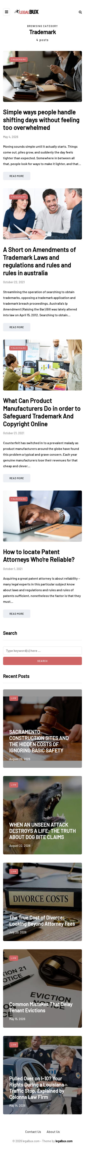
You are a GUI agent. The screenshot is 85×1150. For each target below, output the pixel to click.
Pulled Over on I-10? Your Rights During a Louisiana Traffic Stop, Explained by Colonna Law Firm (36, 1087)
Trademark (18, 59)
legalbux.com (64, 1141)
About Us (53, 1131)
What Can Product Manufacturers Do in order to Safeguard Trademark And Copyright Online (42, 412)
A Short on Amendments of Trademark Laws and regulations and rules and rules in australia (39, 261)
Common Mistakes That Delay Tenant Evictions (40, 1007)
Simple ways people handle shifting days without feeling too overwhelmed (41, 119)
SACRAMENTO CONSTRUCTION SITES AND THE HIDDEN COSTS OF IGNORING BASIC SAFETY (39, 741)
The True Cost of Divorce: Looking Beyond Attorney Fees (42, 920)
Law (14, 698)
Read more (16, 176)
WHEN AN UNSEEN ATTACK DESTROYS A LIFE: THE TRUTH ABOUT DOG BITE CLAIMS (42, 831)
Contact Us (33, 1131)
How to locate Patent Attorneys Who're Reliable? (38, 555)
